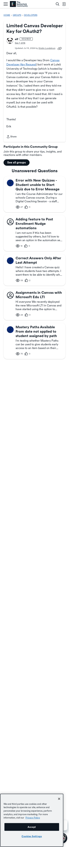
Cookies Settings (32, 836)
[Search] (57, 4)
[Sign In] (64, 4)
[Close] (59, 799)
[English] (19, 4)
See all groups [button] (16, 162)
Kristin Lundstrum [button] (47, 48)
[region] (32, 820)
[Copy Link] (60, 48)
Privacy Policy (32, 817)
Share (11, 137)
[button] (9, 40)
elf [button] (16, 39)
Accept (32, 827)
